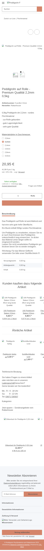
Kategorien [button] (6, 401)
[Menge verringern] (4, 195)
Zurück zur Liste (9, 19)
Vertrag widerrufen (22, 532)
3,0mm (7, 156)
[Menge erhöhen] (39, 195)
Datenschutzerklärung (12, 483)
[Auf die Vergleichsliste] (30, 32)
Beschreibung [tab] (8, 214)
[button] (32, 2)
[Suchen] (39, 9)
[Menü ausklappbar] (3, 2)
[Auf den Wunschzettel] (37, 32)
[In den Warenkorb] (4, 26)
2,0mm (7, 138)
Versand (21, 172)
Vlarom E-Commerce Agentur (20, 545)
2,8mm (7, 152)
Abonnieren (33, 494)
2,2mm (7, 142)
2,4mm (7, 145)
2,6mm (7, 149)
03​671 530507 (12, 397)
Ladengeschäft (8, 383)
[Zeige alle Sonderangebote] (41, 410)
